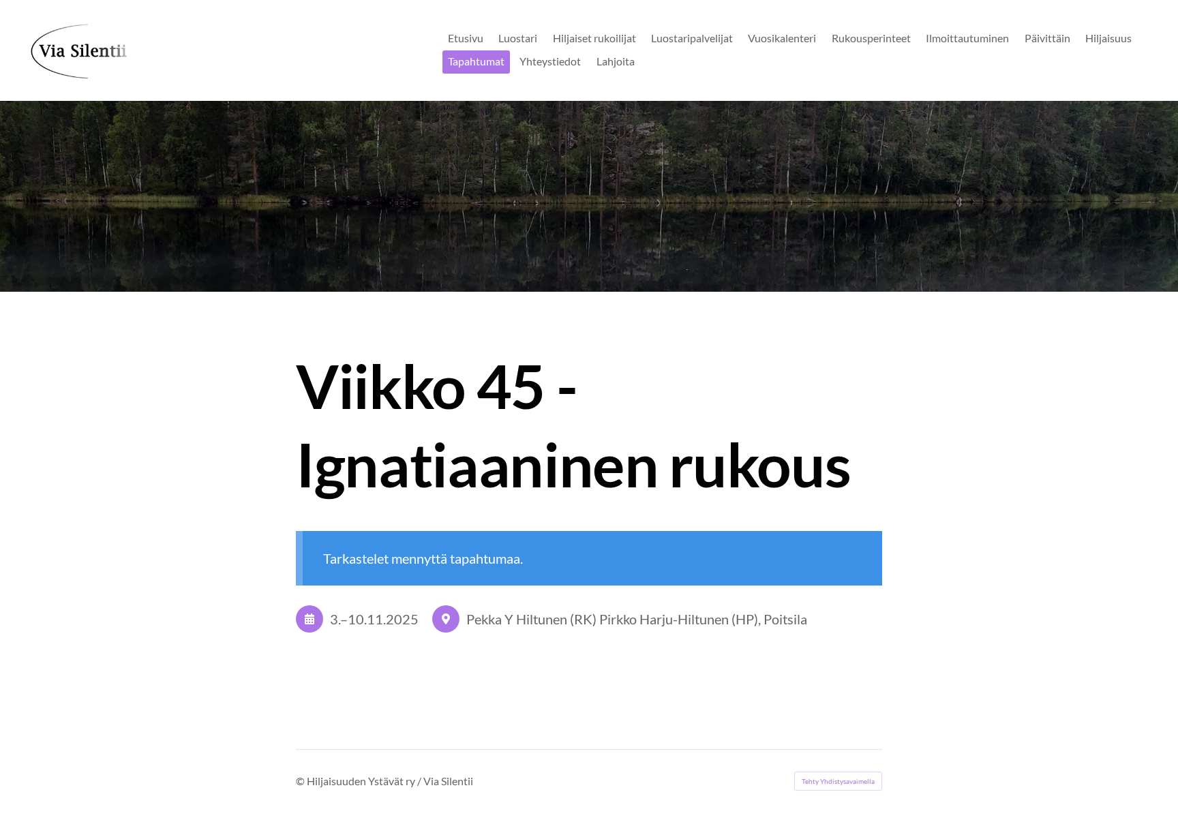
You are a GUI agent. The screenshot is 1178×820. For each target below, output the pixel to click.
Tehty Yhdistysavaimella (838, 781)
